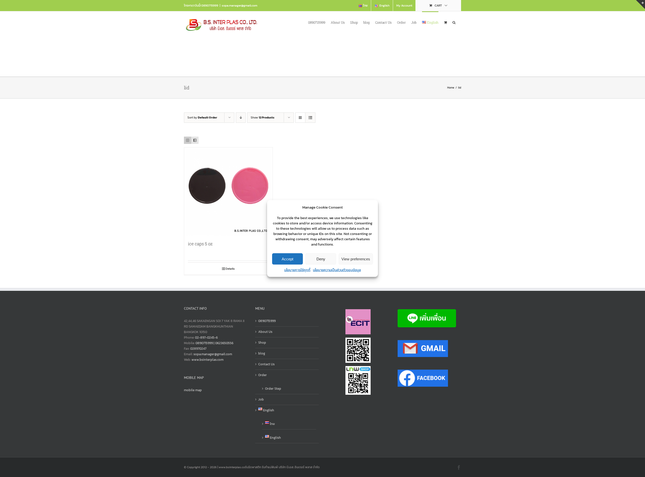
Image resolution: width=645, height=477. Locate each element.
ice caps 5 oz (200, 244)
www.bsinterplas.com (207, 359)
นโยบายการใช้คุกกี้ (297, 270)
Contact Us (266, 364)
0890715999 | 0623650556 (214, 343)
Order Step (273, 388)
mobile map (193, 390)
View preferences (355, 259)
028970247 (198, 348)
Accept (287, 259)
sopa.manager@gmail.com (239, 5)
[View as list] (310, 118)
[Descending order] (241, 117)
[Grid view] (187, 140)
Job (261, 399)
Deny (320, 259)
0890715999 (267, 321)
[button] (454, 22)
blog (261, 353)
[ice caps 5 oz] (228, 191)
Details (230, 268)
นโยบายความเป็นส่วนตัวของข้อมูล (337, 270)
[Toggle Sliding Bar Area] (640, 4)
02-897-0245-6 (206, 337)
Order (262, 375)
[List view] (195, 140)
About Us (265, 331)
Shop (262, 342)
